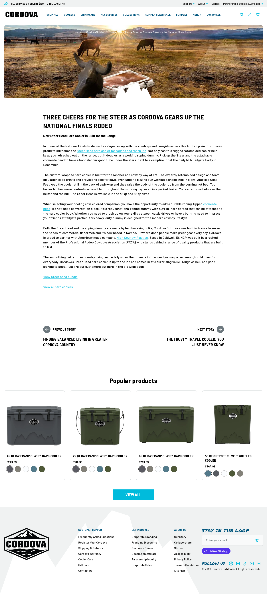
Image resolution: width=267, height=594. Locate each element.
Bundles (181, 14)
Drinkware (88, 14)
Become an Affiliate (144, 553)
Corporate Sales (142, 565)
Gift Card (84, 565)
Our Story (180, 536)
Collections (131, 14)
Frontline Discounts (144, 542)
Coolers (69, 14)
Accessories (109, 14)
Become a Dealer (142, 548)
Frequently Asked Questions (96, 536)
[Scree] (10, 469)
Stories (178, 548)
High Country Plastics (132, 237)
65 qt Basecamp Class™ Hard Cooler (166, 456)
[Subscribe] (257, 540)
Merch (197, 14)
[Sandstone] (18, 469)
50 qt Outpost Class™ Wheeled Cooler (228, 458)
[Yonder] (34, 469)
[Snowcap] (26, 469)
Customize (214, 14)
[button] (188, 3)
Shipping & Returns (90, 548)
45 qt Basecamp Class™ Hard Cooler (34, 456)
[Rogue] (42, 469)
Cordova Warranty (89, 553)
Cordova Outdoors (223, 569)
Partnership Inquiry (144, 559)
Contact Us (85, 570)
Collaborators (183, 542)
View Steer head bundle (60, 277)
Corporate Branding (144, 536)
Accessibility (182, 553)
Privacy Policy (183, 559)
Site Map (179, 570)
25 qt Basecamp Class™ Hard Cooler (100, 456)
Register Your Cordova (92, 542)
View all (133, 494)
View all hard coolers (58, 287)
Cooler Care (85, 559)
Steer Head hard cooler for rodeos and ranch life (111, 151)
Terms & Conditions (186, 565)
